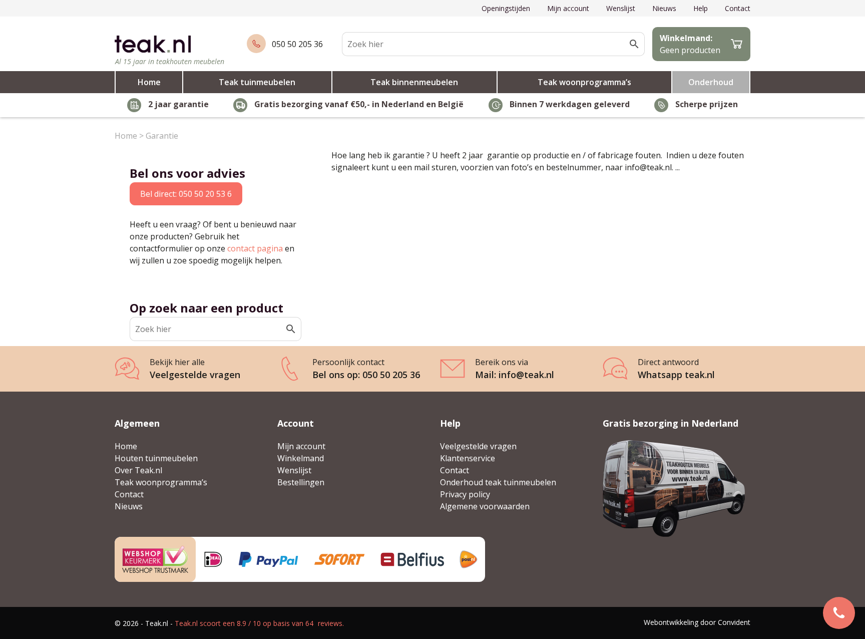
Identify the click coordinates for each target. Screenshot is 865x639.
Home (149, 82)
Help (700, 8)
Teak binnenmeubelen (414, 82)
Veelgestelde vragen (478, 446)
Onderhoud (710, 82)
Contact (737, 8)
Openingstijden (506, 8)
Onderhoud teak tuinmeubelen (498, 482)
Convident (734, 622)
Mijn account (568, 8)
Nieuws (664, 8)
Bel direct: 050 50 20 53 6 (186, 193)
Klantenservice (467, 458)
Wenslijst (620, 8)
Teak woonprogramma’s (584, 82)
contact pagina (255, 248)
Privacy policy (465, 494)
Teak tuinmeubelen (257, 82)
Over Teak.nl (138, 470)
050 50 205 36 (297, 44)
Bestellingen (300, 482)
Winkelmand (300, 458)
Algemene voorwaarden (485, 506)
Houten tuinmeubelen (156, 458)
